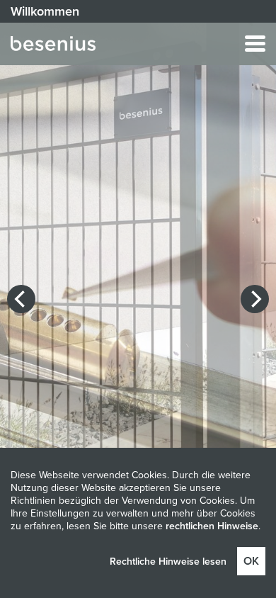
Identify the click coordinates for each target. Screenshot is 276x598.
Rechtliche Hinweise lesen (168, 561)
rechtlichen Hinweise (212, 526)
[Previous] (21, 299)
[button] (180, 43)
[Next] (255, 299)
